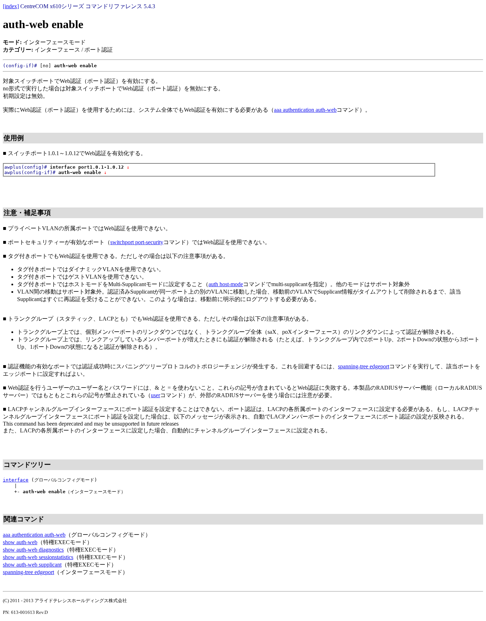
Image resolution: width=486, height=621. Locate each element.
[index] (11, 6)
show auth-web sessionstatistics (38, 557)
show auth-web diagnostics (33, 550)
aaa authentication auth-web (305, 110)
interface (15, 480)
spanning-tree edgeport (363, 366)
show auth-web (20, 542)
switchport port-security (136, 242)
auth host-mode (225, 284)
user (155, 395)
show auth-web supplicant (32, 565)
